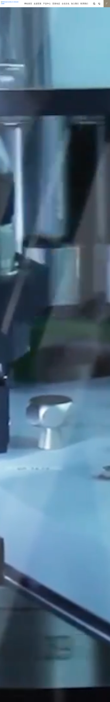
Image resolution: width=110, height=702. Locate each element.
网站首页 (28, 3)
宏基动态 (56, 3)
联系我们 (84, 3)
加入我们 (75, 3)
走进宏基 (37, 3)
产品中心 (47, 3)
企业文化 (65, 3)
